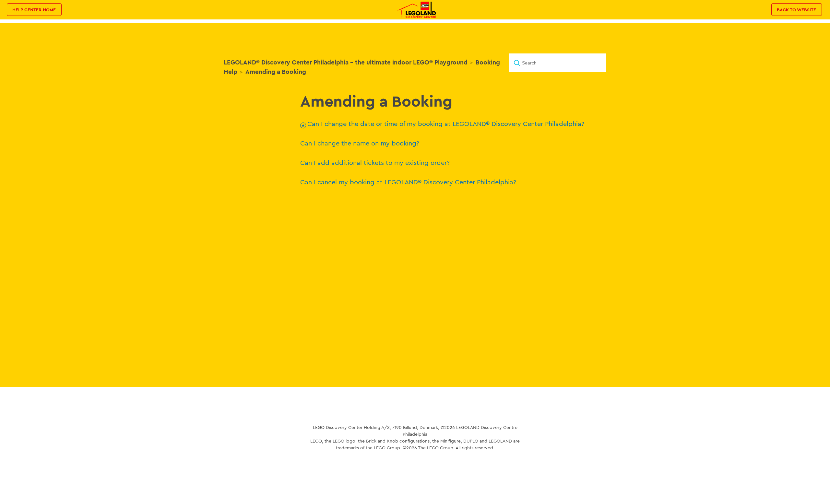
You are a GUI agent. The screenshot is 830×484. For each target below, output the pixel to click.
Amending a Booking (275, 71)
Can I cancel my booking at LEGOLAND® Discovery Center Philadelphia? (408, 182)
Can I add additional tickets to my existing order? (375, 162)
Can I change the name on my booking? (359, 143)
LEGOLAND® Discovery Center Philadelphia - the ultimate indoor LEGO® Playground (346, 62)
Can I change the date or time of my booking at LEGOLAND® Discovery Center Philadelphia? (445, 124)
